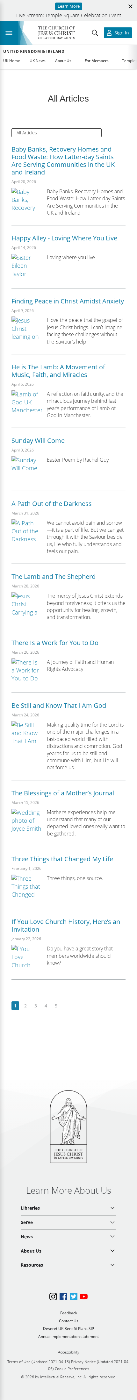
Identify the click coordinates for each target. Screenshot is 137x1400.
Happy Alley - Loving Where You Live (64, 238)
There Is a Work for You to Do (54, 642)
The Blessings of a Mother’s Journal (62, 793)
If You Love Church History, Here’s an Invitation (65, 925)
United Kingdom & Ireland (33, 51)
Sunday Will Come (38, 440)
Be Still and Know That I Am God (58, 705)
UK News (38, 60)
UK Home (11, 60)
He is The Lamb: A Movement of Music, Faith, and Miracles (58, 371)
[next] (66, 1006)
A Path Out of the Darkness (51, 503)
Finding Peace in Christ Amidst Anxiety (67, 301)
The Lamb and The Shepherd (53, 576)
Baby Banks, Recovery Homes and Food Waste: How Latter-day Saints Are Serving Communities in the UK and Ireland (63, 160)
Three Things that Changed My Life (62, 859)
